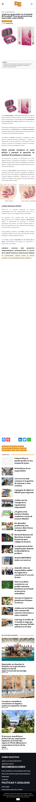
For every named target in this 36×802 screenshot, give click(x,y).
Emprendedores (10, 12)
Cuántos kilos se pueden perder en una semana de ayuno (23, 460)
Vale (18, 799)
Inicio (3, 12)
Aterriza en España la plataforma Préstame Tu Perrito (23, 600)
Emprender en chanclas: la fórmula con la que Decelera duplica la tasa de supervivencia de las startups (14, 667)
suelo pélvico (23, 450)
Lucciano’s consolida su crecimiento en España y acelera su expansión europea (14, 703)
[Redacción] (3, 23)
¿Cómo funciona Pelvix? (10, 67)
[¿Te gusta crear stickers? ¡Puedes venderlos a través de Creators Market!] (7, 515)
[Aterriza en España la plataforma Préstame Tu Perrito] (7, 601)
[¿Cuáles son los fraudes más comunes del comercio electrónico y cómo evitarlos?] (7, 611)
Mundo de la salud (6, 450)
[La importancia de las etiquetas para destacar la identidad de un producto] (7, 549)
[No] (34, 797)
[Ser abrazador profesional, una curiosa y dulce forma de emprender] (7, 526)
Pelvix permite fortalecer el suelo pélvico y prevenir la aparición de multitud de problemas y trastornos (17, 64)
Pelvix (18, 178)
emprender (20, 446)
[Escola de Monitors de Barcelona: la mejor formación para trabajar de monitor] (7, 538)
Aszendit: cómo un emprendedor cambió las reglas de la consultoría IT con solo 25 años (24, 572)
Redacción (9, 23)
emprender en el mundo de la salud (10, 448)
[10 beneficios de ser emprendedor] (7, 471)
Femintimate (23, 448)
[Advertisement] (18, 81)
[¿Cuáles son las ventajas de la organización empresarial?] (7, 503)
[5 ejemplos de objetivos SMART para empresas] (7, 493)
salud (17, 450)
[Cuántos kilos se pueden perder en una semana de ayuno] (7, 461)
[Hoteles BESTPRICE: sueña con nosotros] (7, 561)
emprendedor (5, 446)
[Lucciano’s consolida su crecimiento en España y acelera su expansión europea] (18, 686)
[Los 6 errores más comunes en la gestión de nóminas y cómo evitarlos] (7, 481)
